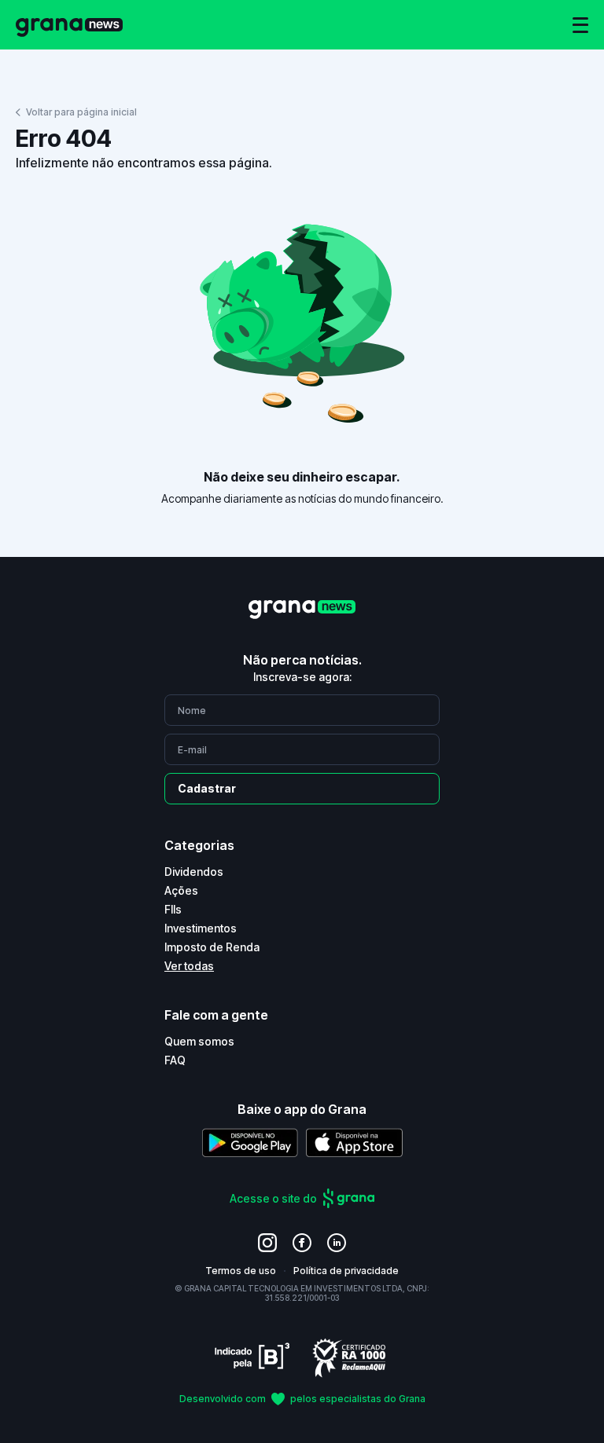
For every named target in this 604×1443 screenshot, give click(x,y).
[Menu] (580, 25)
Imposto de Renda (212, 947)
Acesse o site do (273, 1198)
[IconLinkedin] (336, 1242)
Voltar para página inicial (81, 112)
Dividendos (193, 871)
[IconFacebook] (302, 1242)
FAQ (175, 1060)
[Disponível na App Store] (354, 1142)
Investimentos (200, 928)
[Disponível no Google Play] (250, 1142)
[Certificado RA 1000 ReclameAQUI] (349, 1357)
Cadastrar (207, 788)
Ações (181, 890)
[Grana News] (69, 25)
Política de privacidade (346, 1270)
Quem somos (199, 1041)
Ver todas (189, 965)
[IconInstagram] (267, 1242)
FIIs (173, 909)
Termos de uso (240, 1270)
